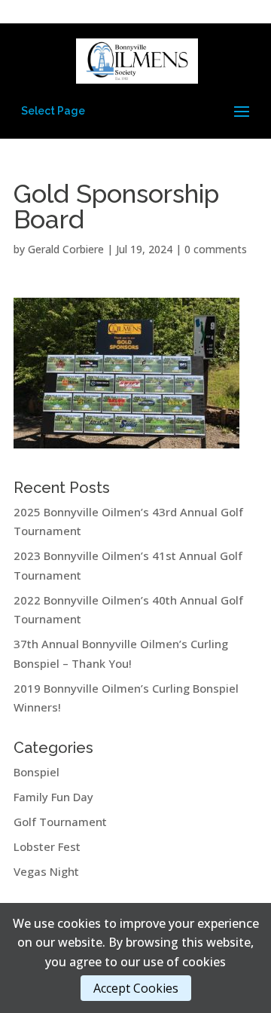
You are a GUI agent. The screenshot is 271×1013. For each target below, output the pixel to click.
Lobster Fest (47, 846)
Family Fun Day (53, 796)
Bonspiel (36, 771)
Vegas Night (46, 871)
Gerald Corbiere (66, 249)
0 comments (215, 249)
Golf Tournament (60, 821)
